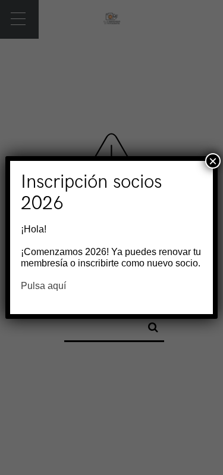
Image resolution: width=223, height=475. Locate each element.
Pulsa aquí (43, 286)
